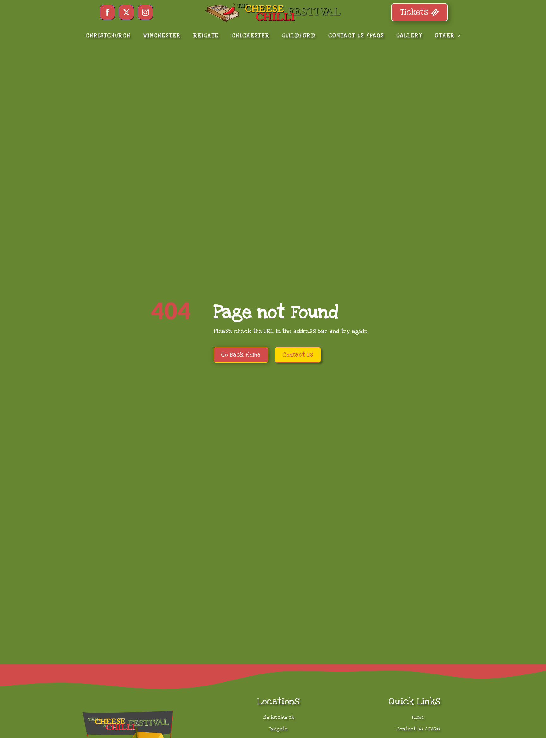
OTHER (445, 35)
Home (418, 717)
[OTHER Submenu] (461, 36)
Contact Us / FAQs (418, 729)
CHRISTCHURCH (108, 35)
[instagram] (145, 12)
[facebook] (107, 12)
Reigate (278, 729)
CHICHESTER (251, 35)
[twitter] (126, 12)
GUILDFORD (299, 35)
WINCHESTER (162, 35)
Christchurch (278, 717)
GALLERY (409, 35)
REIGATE (206, 35)
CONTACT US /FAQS (356, 35)
